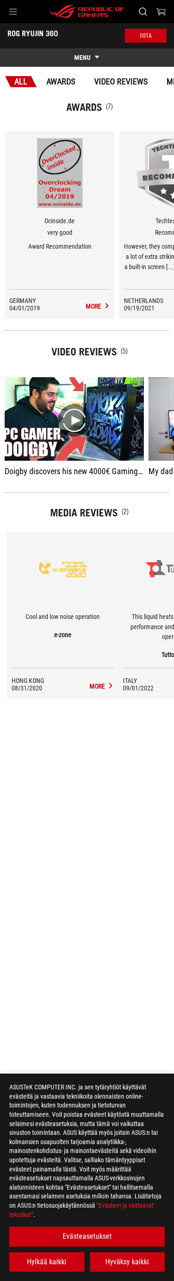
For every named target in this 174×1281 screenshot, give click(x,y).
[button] (13, 11)
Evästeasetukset (87, 1236)
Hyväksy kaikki (127, 1261)
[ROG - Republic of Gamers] (87, 12)
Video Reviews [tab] (121, 81)
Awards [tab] (60, 81)
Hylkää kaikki (46, 1261)
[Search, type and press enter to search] (142, 11)
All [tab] (20, 81)
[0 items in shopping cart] (161, 11)
